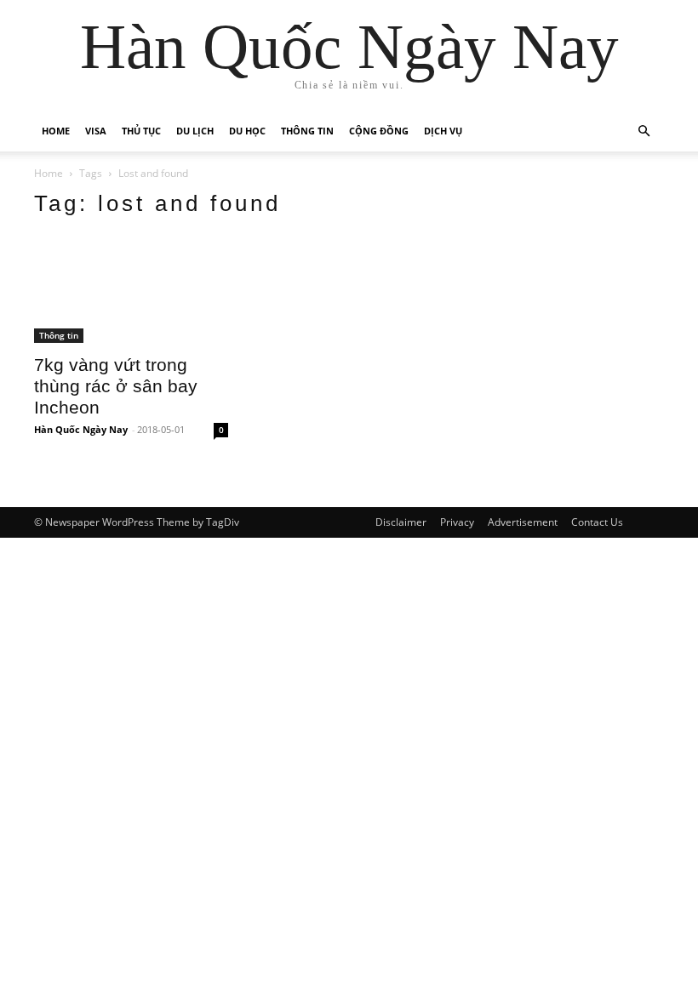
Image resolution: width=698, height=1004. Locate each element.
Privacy (457, 522)
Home (56, 130)
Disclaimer (400, 522)
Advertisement (523, 522)
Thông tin (307, 130)
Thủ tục (141, 130)
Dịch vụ (443, 130)
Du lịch (195, 130)
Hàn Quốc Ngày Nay (81, 429)
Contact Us (597, 522)
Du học (247, 130)
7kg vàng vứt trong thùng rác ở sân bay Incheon (115, 386)
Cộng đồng (379, 130)
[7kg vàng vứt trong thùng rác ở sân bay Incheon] (131, 288)
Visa (95, 130)
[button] (643, 131)
